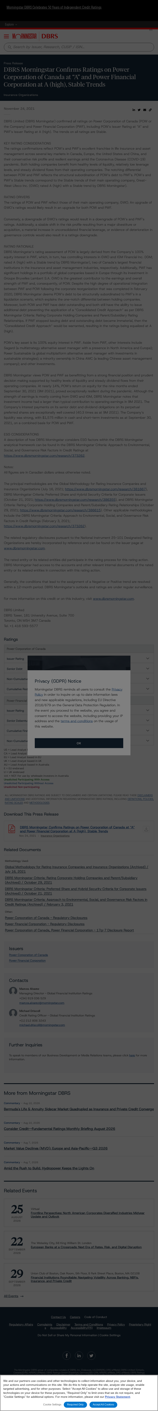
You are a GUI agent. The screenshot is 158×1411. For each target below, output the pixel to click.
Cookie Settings (52, 1404)
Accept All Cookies (103, 1404)
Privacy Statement (117, 1396)
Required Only (75, 1404)
